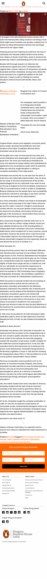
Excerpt (37, 437)
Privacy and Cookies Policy (34, 480)
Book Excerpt (27, 437)
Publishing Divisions (8, 488)
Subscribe (23, 466)
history (10, 439)
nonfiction (4, 442)
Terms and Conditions (32, 482)
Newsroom (5, 493)
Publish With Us (6, 485)
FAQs (26, 498)
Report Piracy (29, 485)
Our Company (6, 480)
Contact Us (28, 495)
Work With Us (6, 482)
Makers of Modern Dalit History (26, 439)
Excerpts (11, 437)
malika (25, 11)
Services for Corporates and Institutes (34, 491)
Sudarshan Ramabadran (19, 442)
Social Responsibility (8, 491)
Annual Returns (29, 488)
